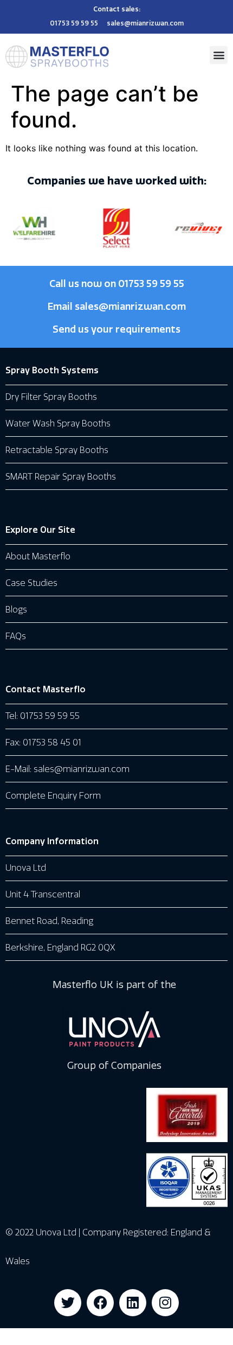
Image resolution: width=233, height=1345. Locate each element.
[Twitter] (67, 1302)
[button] (219, 55)
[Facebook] (100, 1302)
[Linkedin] (132, 1302)
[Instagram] (165, 1302)
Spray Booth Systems (52, 370)
